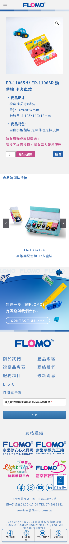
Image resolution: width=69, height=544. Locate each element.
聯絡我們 (46, 367)
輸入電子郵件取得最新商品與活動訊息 (28, 402)
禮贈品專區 (14, 367)
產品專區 (46, 358)
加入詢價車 (25, 154)
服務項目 (12, 375)
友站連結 (34, 433)
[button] (57, 23)
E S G (9, 384)
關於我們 (12, 358)
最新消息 (46, 375)
